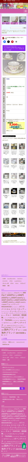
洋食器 (9, 0)
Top (4, 0)
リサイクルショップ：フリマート (10, 372)
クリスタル (5, 309)
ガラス (22, 307)
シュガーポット (5, 31)
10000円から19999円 (14, 302)
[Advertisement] (14, 260)
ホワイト (7, 323)
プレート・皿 (11, 31)
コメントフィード (20, 342)
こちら (16, 232)
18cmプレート (4, 293)
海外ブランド (8, 332)
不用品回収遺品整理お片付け (9, 374)
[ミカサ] (14, 24)
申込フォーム (19, 399)
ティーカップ (11, 48)
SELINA (19, 47)
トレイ (4, 315)
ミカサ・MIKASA (7, 325)
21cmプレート (11, 293)
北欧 (2, 330)
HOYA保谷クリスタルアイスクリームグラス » (14, 242)
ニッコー (5, 317)
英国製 (21, 333)
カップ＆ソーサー (8, 30)
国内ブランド (11, 329)
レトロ (18, 0)
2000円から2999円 (9, 298)
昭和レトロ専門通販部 (18, 381)
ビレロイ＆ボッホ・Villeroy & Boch (19, 320)
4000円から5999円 (13, 300)
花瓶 (6, 32)
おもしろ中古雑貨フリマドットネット (11, 369)
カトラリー (15, 30)
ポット (18, 31)
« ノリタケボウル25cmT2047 (10, 240)
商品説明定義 (12, 397)
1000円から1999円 (10, 47)
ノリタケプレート (12, 317)
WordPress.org (5, 344)
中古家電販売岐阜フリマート (9, 379)
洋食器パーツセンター (7, 383)
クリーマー (19, 30)
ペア (2, 322)
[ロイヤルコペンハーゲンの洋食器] (23, 24)
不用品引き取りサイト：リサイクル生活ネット (13, 376)
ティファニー (7, 311)
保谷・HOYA (22, 327)
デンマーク (18, 313)
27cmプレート (18, 293)
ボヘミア (12, 322)
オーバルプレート (15, 306)
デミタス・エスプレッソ (10, 313)
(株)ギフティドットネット (8, 367)
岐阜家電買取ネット (7, 381)
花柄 (17, 333)
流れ (18, 397)
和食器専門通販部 (22, 379)
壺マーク (20, 330)
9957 (16, 47)
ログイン (4, 342)
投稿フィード (11, 342)
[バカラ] (6, 24)
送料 (3, 401)
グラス (23, 30)
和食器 (13, 0)
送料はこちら (9, 130)
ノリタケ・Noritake (18, 48)
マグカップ (22, 31)
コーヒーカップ (17, 309)
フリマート (6, 456)
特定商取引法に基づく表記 (8, 399)
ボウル (15, 31)
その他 (3, 30)
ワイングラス (15, 327)
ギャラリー (5, 397)
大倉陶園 (25, 330)
